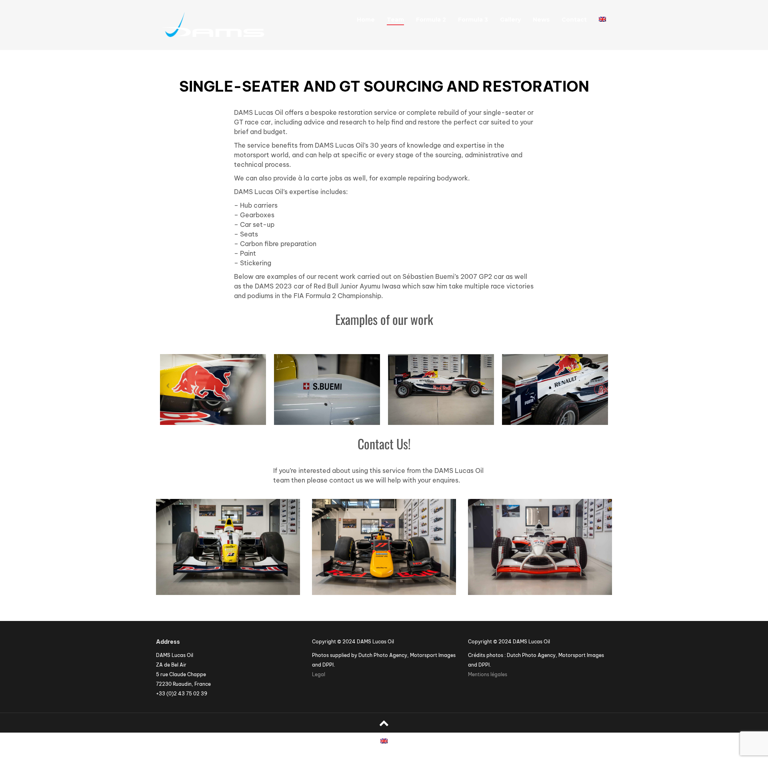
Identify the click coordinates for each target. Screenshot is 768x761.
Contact (574, 19)
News (541, 19)
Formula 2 (431, 19)
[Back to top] (384, 723)
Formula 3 (473, 19)
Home (366, 19)
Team (395, 19)
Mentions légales (487, 674)
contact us (346, 480)
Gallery (510, 19)
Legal (318, 674)
